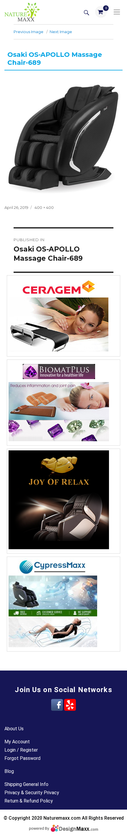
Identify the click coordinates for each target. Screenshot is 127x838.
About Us (14, 728)
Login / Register (21, 750)
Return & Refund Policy (28, 801)
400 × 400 (44, 207)
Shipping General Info (26, 784)
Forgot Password (22, 758)
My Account (17, 741)
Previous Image (28, 31)
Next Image (61, 31)
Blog (9, 771)
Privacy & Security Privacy (31, 792)
